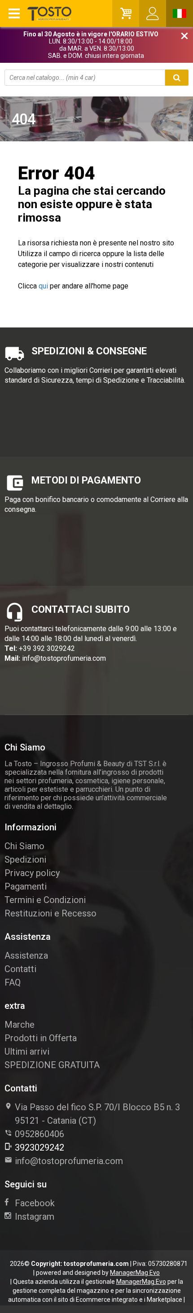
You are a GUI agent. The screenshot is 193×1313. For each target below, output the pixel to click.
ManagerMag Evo (135, 1272)
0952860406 (39, 1134)
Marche (19, 1024)
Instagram (34, 1216)
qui (43, 286)
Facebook (35, 1203)
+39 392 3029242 (47, 648)
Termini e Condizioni (45, 899)
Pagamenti (25, 886)
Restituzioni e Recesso (50, 913)
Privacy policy (32, 873)
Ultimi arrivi (26, 1051)
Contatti (20, 969)
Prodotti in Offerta (40, 1038)
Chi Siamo (24, 846)
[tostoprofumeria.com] (38, 13)
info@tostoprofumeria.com (64, 658)
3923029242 (39, 1147)
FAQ (12, 982)
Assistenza (26, 955)
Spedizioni (25, 859)
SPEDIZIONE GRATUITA (52, 1065)
